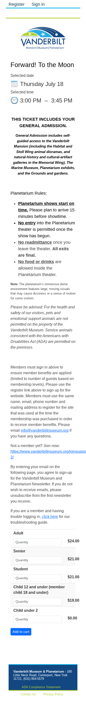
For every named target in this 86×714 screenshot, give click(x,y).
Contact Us (28, 694)
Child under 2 (25, 610)
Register (17, 4)
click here (50, 517)
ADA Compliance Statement (41, 687)
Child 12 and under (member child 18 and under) (39, 590)
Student (20, 569)
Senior (19, 551)
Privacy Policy (53, 694)
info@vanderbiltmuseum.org (45, 430)
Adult (18, 533)
